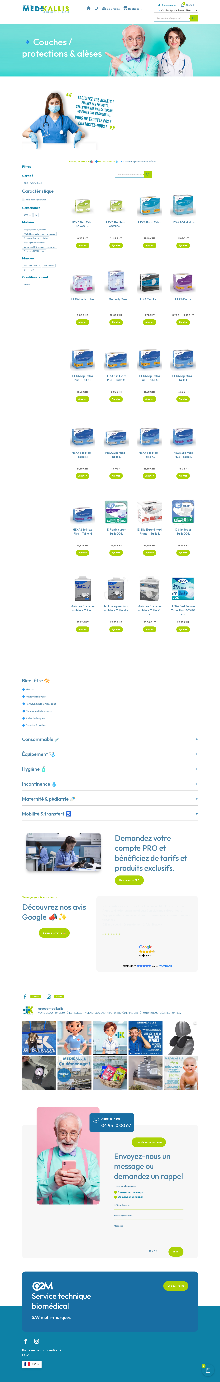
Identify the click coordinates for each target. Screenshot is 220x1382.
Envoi (176, 1251)
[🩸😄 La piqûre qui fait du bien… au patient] (74, 1038)
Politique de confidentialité (41, 1350)
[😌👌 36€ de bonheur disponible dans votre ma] (181, 1038)
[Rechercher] (194, 18)
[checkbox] (33, 183)
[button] (147, 951)
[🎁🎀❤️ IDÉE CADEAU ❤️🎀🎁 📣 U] (181, 1073)
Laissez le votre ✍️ (54, 932)
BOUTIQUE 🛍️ (85, 161)
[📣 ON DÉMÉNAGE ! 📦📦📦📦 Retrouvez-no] (74, 1073)
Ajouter (183, 322)
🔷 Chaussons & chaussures (37, 711)
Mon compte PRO (129, 880)
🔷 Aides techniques (33, 718)
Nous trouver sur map (149, 1142)
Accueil (72, 161)
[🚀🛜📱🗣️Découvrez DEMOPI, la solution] (39, 1073)
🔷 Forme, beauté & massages (39, 703)
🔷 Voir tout (28, 689)
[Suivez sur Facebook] (25, 997)
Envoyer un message (130, 1192)
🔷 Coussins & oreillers (34, 725)
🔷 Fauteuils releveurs (34, 696)
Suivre (35, 996)
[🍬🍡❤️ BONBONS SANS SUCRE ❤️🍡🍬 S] (110, 1073)
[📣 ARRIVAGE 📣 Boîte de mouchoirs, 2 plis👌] (146, 1073)
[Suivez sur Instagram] (49, 997)
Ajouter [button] (82, 245)
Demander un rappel (130, 1196)
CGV (25, 1355)
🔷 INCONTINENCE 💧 (106, 161)
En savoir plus (175, 1285)
